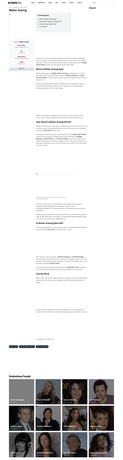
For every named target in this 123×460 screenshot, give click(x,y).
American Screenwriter (42, 346)
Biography (41, 2)
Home (33, 2)
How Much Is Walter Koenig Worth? (50, 21)
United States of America (21, 58)
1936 (16, 47)
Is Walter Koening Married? (47, 24)
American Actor (13, 346)
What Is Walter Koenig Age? (48, 19)
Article (71, 2)
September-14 (23, 47)
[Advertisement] (61, 45)
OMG (56, 2)
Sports (63, 2)
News (50, 2)
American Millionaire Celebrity (27, 346)
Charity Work (43, 26)
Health (79, 2)
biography (15, 7)
